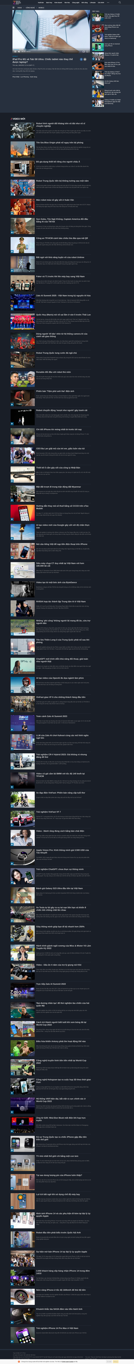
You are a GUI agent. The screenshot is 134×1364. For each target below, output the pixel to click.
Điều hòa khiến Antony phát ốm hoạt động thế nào (61, 1041)
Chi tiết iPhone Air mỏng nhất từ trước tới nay (59, 429)
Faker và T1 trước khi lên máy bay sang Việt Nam (60, 276)
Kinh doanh (58, 2)
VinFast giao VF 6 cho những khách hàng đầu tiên (60, 697)
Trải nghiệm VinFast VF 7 (48, 812)
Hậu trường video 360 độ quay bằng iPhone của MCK (112, 27)
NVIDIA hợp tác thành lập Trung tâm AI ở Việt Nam (61, 601)
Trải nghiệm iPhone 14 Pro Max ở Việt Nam (57, 1328)
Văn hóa (67, 2)
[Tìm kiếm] (120, 2)
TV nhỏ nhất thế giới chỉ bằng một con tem (57, 1156)
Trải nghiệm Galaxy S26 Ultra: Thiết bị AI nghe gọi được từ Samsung (113, 36)
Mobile (41, 8)
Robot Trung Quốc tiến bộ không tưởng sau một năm (62, 181)
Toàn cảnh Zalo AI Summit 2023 (51, 716)
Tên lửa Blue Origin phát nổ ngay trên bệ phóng (59, 143)
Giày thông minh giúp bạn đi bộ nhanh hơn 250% (60, 927)
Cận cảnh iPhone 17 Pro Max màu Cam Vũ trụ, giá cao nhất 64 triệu (112, 64)
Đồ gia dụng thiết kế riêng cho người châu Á (58, 162)
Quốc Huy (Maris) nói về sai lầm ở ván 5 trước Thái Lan (63, 315)
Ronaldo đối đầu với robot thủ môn (53, 372)
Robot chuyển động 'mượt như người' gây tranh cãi (61, 410)
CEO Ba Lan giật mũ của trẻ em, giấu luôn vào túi (60, 448)
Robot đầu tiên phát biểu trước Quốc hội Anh (58, 1233)
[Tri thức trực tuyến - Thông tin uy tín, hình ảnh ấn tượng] (21, 2)
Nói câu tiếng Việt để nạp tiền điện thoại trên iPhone (61, 544)
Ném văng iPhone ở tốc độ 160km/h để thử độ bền (61, 1290)
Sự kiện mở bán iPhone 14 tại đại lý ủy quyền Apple (61, 1252)
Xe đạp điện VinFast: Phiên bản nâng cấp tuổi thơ (60, 793)
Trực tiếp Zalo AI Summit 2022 (51, 984)
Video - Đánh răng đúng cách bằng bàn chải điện (60, 831)
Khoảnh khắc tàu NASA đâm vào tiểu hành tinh (59, 1309)
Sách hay (49, 2)
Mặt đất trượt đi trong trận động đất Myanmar (58, 487)
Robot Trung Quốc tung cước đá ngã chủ (56, 353)
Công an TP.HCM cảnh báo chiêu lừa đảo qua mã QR (62, 238)
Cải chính (101, 2)
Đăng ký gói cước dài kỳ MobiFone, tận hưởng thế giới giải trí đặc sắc (113, 92)
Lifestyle (93, 2)
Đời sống (85, 2)
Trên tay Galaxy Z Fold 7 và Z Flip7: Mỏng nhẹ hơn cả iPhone (113, 73)
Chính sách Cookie (67, 1361)
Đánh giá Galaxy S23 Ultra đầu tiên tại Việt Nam (59, 888)
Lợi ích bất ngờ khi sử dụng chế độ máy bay (58, 1194)
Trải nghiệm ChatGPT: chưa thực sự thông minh (60, 869)
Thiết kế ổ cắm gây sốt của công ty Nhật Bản (58, 468)
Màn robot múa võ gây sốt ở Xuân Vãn (55, 200)
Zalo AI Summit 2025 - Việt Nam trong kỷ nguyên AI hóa (63, 295)
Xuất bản (41, 2)
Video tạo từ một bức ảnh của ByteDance (56, 582)
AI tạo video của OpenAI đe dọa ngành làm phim (60, 678)
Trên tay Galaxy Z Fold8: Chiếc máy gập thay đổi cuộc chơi (112, 16)
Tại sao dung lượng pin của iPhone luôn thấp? (59, 1175)
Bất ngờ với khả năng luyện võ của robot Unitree (60, 257)
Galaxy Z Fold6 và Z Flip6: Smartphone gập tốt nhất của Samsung (113, 101)
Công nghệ (75, 2)
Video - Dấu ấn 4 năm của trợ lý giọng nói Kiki (58, 965)
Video (19, 8)
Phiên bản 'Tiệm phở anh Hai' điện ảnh (55, 391)
